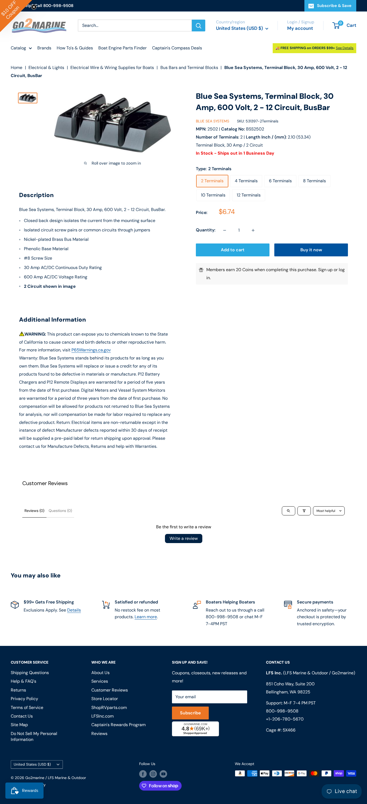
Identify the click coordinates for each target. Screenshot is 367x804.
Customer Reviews (109, 690)
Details (74, 610)
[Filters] (304, 510)
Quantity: (205, 230)
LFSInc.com (102, 716)
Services (99, 681)
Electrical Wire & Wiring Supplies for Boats (112, 67)
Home (16, 67)
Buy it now (311, 250)
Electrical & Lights (46, 67)
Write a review (184, 538)
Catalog (18, 48)
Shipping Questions (30, 672)
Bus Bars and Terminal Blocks (189, 67)
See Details (345, 48)
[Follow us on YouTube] (163, 774)
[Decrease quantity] (224, 230)
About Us (100, 672)
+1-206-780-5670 (285, 719)
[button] (16, 16)
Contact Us (22, 716)
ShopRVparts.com (109, 707)
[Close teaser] (34, 7)
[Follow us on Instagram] (153, 774)
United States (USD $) (32, 764)
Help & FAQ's (23, 681)
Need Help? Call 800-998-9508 (42, 5)
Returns (18, 690)
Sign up (325, 270)
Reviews (99, 733)
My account (300, 28)
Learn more (146, 617)
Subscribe (190, 713)
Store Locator (104, 698)
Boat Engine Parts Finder (122, 48)
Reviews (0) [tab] (34, 510)
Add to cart (232, 250)
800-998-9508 (282, 711)
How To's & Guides (75, 48)
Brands (44, 48)
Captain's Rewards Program (118, 724)
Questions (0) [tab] (60, 510)
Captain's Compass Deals (177, 48)
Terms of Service (27, 707)
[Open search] (288, 510)
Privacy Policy (24, 698)
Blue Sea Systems (212, 121)
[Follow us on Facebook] (143, 774)
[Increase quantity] (253, 230)
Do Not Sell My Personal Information (34, 736)
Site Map (19, 724)
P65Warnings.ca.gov (91, 350)
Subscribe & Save (334, 5)
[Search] (198, 25)
